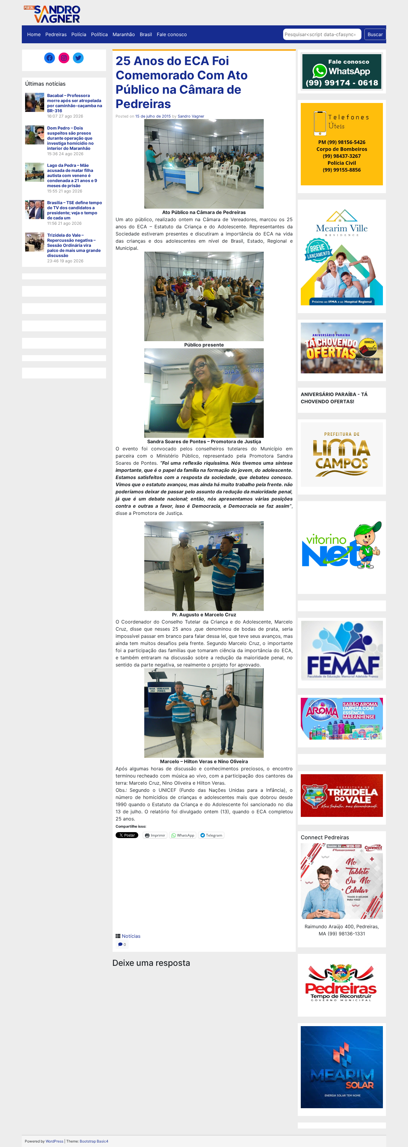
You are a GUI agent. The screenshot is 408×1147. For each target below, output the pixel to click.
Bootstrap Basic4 (94, 1141)
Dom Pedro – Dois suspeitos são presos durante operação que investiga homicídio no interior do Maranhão (70, 138)
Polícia (78, 34)
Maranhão (124, 34)
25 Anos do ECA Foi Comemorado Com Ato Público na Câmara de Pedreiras (182, 82)
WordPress (54, 1141)
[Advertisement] (204, 887)
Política (99, 34)
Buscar (375, 34)
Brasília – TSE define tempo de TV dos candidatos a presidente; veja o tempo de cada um (74, 210)
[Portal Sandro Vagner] (52, 13)
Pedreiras (56, 34)
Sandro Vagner (191, 116)
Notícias (131, 936)
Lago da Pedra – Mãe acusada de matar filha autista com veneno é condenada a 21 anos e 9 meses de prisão (72, 175)
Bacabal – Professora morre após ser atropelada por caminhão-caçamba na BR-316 (74, 103)
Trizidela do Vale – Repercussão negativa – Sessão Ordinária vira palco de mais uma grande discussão (74, 245)
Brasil (146, 34)
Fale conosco (172, 34)
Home (34, 34)
